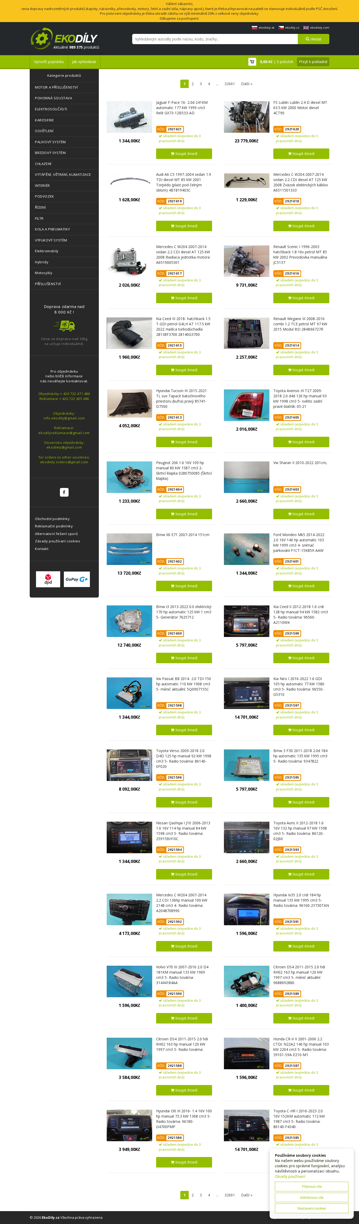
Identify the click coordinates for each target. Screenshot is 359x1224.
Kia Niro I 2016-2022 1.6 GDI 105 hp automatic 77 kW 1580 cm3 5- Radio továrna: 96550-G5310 (298, 686)
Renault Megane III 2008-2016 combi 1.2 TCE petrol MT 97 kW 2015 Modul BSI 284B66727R (300, 324)
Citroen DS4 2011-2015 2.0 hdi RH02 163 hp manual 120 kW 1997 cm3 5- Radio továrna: (182, 1044)
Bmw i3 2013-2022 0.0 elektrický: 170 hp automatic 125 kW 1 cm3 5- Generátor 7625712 (184, 612)
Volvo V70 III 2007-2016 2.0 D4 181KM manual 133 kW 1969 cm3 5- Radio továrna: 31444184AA (182, 974)
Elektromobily (47, 251)
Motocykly (43, 272)
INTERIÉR (42, 185)
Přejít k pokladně (313, 61)
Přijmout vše (312, 1186)
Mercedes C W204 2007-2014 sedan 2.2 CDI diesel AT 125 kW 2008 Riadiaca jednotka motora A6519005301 (183, 254)
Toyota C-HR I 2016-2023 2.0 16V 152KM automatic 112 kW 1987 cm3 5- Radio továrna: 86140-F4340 (299, 1118)
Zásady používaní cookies (57, 541)
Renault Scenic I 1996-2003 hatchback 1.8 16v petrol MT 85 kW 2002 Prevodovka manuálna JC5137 (300, 254)
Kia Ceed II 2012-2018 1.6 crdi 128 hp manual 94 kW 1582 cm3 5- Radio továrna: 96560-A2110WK (300, 614)
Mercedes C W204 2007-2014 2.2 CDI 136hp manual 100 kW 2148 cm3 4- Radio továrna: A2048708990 (181, 902)
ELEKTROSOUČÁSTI (51, 109)
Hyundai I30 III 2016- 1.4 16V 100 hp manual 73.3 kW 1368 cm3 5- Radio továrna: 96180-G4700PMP (184, 1118)
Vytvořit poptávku (49, 61)
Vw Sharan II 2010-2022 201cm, (300, 462)
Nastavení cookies (312, 1208)
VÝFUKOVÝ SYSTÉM (51, 240)
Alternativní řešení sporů (56, 533)
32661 (229, 83)
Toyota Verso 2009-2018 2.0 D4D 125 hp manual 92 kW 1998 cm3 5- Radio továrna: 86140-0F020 (183, 758)
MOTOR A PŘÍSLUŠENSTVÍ (56, 87)
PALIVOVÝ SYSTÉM (50, 142)
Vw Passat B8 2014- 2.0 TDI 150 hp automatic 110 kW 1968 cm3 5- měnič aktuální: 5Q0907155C (183, 684)
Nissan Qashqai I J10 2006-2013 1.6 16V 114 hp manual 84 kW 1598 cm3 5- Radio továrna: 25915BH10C (183, 830)
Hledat (315, 39)
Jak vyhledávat (84, 61)
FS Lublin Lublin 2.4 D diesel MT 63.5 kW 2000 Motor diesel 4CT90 (300, 107)
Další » (246, 83)
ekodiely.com (319, 27)
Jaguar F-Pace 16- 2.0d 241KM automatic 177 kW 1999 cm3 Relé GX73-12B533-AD (182, 107)
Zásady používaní (290, 1176)
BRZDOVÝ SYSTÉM (50, 152)
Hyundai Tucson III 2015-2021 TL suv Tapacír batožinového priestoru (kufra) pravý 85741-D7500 (181, 398)
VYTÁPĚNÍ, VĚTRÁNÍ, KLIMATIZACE (63, 174)
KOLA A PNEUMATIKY (52, 229)
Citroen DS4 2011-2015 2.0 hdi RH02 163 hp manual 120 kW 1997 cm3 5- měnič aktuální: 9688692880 (299, 974)
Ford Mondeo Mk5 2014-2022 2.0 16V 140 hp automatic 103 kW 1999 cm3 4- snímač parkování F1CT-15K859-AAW (298, 542)
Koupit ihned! (185, 153)
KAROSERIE (44, 120)
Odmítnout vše (312, 1197)
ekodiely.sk (266, 27)
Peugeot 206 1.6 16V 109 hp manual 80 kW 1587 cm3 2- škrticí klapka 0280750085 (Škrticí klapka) (184, 470)
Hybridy (41, 262)
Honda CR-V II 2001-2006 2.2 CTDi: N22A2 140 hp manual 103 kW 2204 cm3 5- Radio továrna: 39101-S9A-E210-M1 (301, 1046)
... (217, 83)
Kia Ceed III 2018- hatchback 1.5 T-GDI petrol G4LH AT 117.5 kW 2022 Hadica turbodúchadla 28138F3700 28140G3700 (183, 326)
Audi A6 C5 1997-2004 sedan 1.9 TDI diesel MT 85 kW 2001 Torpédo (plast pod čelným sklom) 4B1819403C (183, 182)
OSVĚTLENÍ (44, 130)
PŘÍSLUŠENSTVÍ (48, 283)
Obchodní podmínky (52, 518)
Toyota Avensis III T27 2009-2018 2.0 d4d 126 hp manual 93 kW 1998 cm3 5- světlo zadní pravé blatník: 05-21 (300, 398)
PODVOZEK (44, 196)
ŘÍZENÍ (40, 207)
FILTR (39, 218)
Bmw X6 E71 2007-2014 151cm (182, 534)
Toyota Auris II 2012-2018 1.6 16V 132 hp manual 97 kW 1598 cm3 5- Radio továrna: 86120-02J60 (300, 830)
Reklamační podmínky (54, 526)
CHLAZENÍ (43, 163)
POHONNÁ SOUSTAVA (53, 98)
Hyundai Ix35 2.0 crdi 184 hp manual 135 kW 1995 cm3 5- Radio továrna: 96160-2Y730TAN (301, 900)
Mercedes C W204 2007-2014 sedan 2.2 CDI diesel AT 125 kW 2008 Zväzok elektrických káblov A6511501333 (300, 182)
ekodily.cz (292, 27)
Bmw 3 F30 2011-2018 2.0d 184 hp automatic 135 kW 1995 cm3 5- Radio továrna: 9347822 (300, 756)
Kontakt (41, 548)
